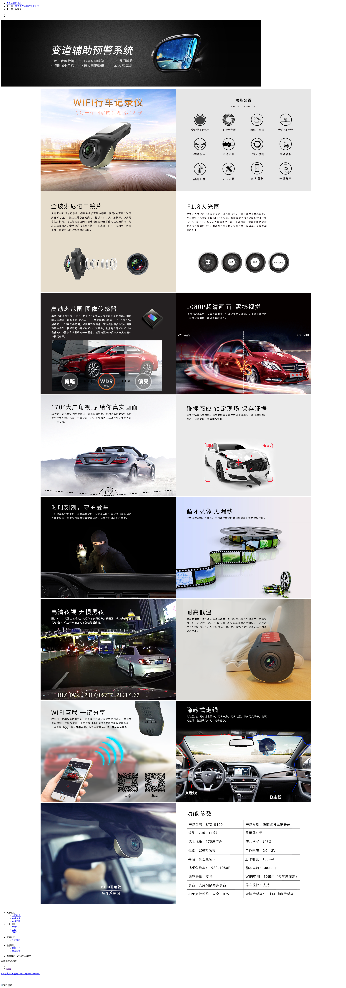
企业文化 (16, 918)
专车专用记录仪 (14, 3)
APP (14, 929)
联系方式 (16, 948)
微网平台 (16, 932)
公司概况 (16, 915)
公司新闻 (16, 940)
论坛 (8, 968)
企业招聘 (16, 921)
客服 (3, 979)
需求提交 (16, 951)
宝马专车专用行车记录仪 (27, 6)
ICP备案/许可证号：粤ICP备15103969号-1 (20, 973)
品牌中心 (16, 927)
